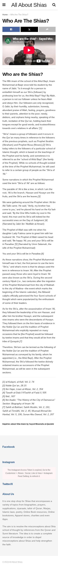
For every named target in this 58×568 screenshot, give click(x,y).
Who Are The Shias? (19, 15)
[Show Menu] (3, 5)
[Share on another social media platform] (47, 29)
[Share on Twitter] (29, 29)
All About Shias (29, 5)
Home (5, 15)
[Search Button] (54, 5)
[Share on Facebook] (11, 29)
